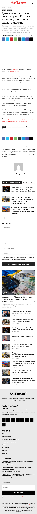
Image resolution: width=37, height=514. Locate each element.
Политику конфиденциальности (23, 496)
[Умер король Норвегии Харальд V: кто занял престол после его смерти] (6, 338)
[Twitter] (7, 39)
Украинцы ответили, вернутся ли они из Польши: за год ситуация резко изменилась (27, 151)
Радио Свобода (14, 71)
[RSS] (18, 420)
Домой (3, 7)
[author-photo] (18, 171)
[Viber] (27, 39)
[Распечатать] (19, 39)
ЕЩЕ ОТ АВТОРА (28, 182)
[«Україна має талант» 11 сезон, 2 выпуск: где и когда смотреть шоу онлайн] (6, 313)
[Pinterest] (11, 39)
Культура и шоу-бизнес (7, 471)
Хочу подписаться (18, 492)
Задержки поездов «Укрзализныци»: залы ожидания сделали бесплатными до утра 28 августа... (23, 380)
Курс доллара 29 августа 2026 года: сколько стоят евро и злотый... (17, 298)
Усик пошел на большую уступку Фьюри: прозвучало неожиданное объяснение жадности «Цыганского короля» (10, 152)
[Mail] (13, 420)
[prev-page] (3, 218)
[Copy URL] (31, 39)
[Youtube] (4, 424)
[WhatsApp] (15, 39)
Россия (28, 126)
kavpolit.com (23, 506)
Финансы (4, 465)
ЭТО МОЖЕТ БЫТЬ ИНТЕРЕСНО (12, 182)
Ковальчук (4, 301)
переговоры (21, 126)
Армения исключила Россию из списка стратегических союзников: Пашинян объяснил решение (23, 363)
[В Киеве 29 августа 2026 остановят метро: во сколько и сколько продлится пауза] (6, 347)
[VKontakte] (31, 420)
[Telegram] (23, 39)
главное (9, 126)
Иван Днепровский (8, 35)
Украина (4, 128)
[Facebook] (3, 39)
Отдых (3, 478)
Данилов (14, 126)
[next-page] (5, 218)
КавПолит (15, 69)
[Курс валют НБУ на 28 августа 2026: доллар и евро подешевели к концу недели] (6, 373)
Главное (9, 7)
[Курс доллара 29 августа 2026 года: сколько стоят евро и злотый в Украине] (18, 282)
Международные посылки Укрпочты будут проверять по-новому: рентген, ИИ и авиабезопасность (23, 354)
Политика (9, 10)
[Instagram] (8, 420)
